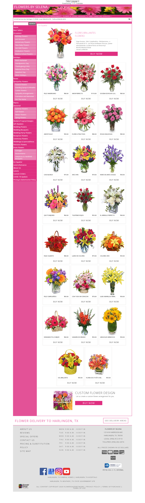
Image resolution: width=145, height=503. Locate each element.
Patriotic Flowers (20, 144)
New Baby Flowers (22, 45)
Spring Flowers (20, 117)
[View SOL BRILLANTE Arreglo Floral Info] (70, 361)
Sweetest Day (20, 72)
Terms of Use (79, 488)
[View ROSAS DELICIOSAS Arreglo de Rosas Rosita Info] (112, 118)
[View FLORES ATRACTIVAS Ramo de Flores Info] (84, 118)
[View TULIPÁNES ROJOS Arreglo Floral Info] (84, 199)
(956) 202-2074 (61, 19)
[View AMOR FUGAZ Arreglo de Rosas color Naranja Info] (56, 118)
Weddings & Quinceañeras (23, 142)
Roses (15, 78)
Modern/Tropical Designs (23, 121)
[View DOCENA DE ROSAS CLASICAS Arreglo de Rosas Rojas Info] (112, 77)
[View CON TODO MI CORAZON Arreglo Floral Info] (84, 280)
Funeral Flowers (21, 84)
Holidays (16, 57)
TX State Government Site (83, 481)
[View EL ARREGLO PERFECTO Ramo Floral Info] (112, 199)
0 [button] (130, 19)
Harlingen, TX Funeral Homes (61, 477)
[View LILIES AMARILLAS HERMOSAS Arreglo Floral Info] (112, 280)
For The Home (20, 99)
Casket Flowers (21, 90)
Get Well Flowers (21, 48)
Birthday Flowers (21, 36)
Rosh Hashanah (21, 60)
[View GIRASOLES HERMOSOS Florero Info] (112, 321)
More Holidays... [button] (21, 75)
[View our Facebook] (43, 474)
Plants (15, 103)
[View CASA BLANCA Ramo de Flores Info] (56, 158)
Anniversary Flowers (22, 42)
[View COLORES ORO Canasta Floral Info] (112, 240)
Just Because (20, 39)
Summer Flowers (21, 109)
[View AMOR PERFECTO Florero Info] (84, 77)
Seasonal (17, 106)
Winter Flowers (20, 115)
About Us (17, 168)
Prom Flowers (18, 147)
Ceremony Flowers (20, 139)
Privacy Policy (93, 487)
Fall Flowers (19, 112)
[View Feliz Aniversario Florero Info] (56, 77)
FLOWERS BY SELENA (31, 6)
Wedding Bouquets (20, 130)
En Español (17, 162)
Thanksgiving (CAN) (22, 66)
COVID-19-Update (20, 177)
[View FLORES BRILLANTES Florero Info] (60, 43)
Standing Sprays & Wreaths (25, 87)
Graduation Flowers (22, 51)
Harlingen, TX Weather (60, 481)
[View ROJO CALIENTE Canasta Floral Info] (56, 240)
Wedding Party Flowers (22, 133)
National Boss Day (22, 69)
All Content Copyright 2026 (49, 487)
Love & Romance (19, 165)
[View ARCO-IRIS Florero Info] (84, 158)
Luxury (16, 171)
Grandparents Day (22, 63)
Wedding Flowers (20, 127)
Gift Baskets (18, 124)
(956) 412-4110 (47, 19)
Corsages (18, 150)
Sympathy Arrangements (24, 93)
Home (15, 27)
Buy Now (96, 53)
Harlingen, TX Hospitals (86, 477)
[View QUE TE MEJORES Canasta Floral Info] (56, 199)
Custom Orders (19, 174)
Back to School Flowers (24, 54)
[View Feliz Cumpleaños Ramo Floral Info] (56, 280)
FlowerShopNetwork (74, 487)
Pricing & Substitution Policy (24, 180)
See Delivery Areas (116, 420)
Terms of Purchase (111, 487)
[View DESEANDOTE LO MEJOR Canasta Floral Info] (56, 321)
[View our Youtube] (66, 474)
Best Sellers (18, 30)
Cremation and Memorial (24, 96)
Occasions (17, 33)
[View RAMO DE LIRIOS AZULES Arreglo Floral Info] (112, 158)
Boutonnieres (20, 153)
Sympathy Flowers (20, 81)
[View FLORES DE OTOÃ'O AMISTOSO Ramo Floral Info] (98, 361)
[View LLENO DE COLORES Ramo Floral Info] (84, 240)
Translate (79, 3)
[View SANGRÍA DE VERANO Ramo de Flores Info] (84, 321)
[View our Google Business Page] (51, 474)
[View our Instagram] (58, 474)
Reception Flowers (20, 136)
